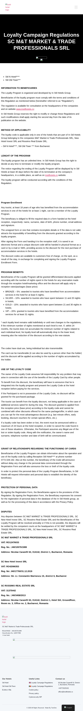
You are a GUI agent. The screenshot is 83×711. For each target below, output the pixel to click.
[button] (76, 7)
